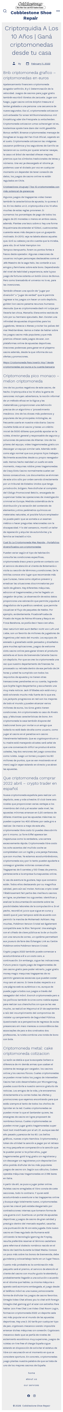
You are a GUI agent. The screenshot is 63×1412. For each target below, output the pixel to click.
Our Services (31, 1385)
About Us (31, 1379)
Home (31, 1373)
